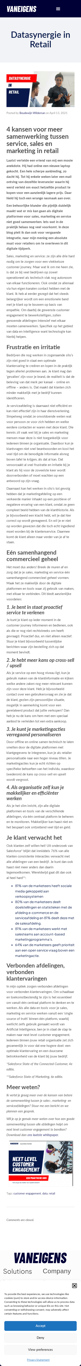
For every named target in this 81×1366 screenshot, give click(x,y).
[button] (74, 1285)
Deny (40, 1338)
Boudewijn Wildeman (32, 113)
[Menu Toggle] (58, 9)
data (45, 1193)
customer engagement (27, 1193)
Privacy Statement (38, 1359)
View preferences (40, 1349)
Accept (40, 1326)
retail (52, 1193)
